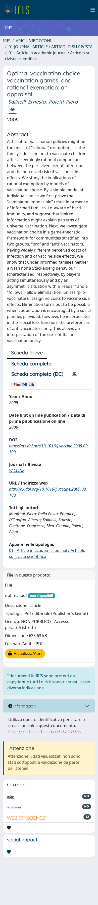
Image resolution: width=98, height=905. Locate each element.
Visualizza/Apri (27, 653)
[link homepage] (18, 10)
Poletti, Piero (63, 102)
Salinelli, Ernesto (26, 102)
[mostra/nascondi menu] (92, 9)
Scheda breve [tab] (27, 352)
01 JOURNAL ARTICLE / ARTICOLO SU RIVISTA (50, 47)
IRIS (6, 40)
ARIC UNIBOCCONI (33, 40)
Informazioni (24, 705)
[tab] (74, 374)
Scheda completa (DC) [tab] (37, 374)
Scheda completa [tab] (31, 363)
